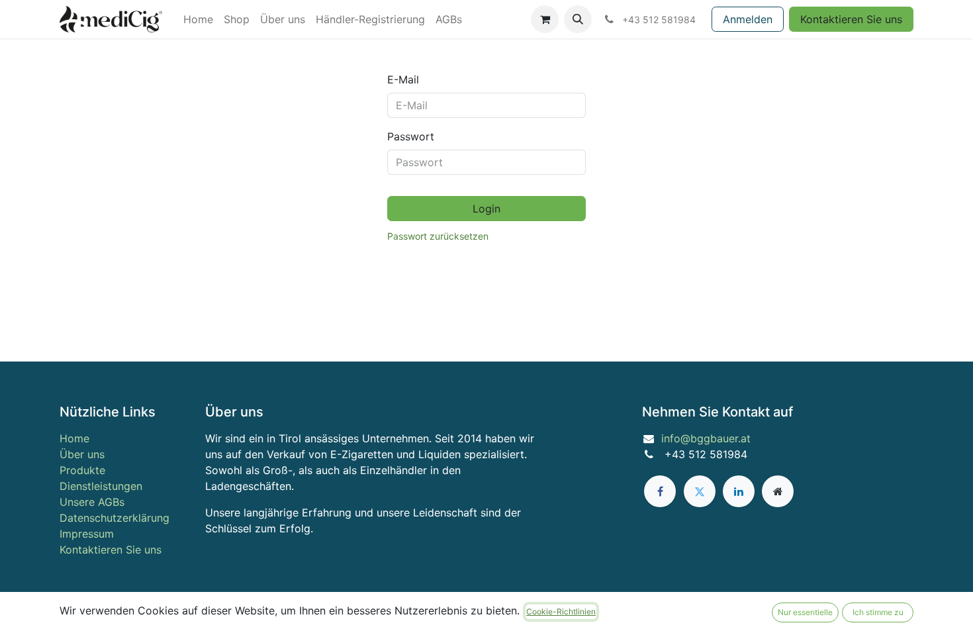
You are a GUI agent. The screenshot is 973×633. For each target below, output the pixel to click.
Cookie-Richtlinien (561, 611)
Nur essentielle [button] (805, 612)
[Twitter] (700, 491)
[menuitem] (198, 19)
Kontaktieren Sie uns (851, 19)
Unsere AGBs (92, 502)
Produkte (82, 470)
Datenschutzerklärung (114, 517)
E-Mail (403, 79)
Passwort (410, 136)
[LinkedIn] (739, 491)
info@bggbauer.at (706, 438)
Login (486, 208)
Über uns (82, 454)
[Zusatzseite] (778, 491)
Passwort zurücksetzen (437, 236)
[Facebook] (660, 491)
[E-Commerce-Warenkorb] (545, 19)
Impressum (87, 533)
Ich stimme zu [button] (878, 612)
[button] (578, 19)
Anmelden (747, 19)
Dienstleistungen (101, 486)
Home (74, 438)
